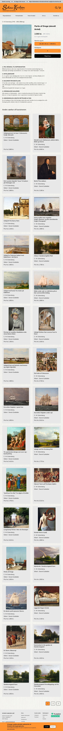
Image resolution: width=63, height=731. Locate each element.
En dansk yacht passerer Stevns (14, 611)
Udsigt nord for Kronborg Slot (43, 449)
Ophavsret (23, 717)
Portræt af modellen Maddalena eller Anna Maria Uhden (15, 333)
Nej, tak (53, 726)
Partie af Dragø (8, 572)
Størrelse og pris (38, 40)
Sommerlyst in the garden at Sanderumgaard (43, 646)
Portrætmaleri (19, 15)
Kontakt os (56, 15)
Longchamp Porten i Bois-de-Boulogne (16, 529)
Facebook (36, 717)
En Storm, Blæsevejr (10, 650)
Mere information (11, 729)
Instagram (36, 715)
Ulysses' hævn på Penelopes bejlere (45, 484)
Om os (43, 15)
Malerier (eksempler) (25, 715)
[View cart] (59, 8)
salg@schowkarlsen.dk (55, 1)
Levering (23, 721)
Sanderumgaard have (10, 684)
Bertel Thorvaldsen (40, 181)
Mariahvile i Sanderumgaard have (44, 566)
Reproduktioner (7, 15)
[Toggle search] (56, 8)
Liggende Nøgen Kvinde (41, 608)
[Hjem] (13, 8)
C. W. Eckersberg (13, 21)
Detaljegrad (37, 47)
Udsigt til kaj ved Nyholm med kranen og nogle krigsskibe (15, 366)
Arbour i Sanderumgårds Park (43, 256)
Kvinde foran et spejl (40, 532)
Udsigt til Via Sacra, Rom (11, 221)
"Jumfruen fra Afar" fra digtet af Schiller (16, 493)
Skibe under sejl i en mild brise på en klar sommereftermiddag (45, 292)
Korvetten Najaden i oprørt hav (13, 407)
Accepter (47, 726)
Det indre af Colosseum (41, 373)
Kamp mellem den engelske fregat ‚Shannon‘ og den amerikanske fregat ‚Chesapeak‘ (46, 219)
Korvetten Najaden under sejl (43, 412)
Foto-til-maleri (31, 15)
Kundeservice (24, 719)
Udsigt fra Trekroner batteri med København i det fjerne (14, 256)
